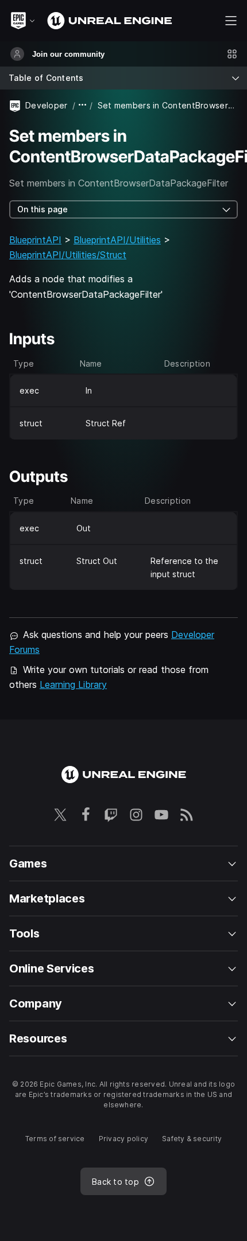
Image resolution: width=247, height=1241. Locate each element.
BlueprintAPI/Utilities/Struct (67, 254)
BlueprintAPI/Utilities (117, 240)
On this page (42, 209)
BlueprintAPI (35, 240)
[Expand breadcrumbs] (83, 105)
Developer (46, 105)
